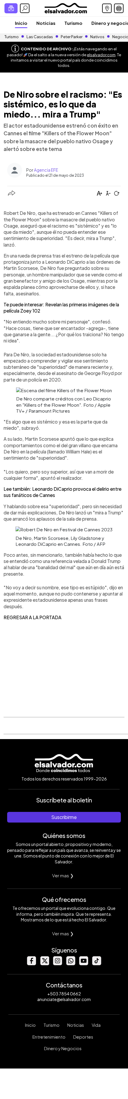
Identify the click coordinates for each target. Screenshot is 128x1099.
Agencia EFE (46, 170)
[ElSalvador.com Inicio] (66, 7)
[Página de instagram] (57, 963)
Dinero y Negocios (63, 1048)
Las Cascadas (39, 36)
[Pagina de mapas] (107, 8)
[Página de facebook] (31, 963)
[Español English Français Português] (119, 8)
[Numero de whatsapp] (70, 963)
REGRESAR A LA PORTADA (32, 617)
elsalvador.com (101, 54)
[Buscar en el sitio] (24, 8)
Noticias (45, 23)
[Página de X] (44, 963)
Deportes (83, 1037)
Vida (96, 1025)
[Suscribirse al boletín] (11, 8)
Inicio (21, 23)
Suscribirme (64, 817)
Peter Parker (72, 36)
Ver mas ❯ (63, 875)
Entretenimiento (48, 1037)
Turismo (73, 23)
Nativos (97, 36)
